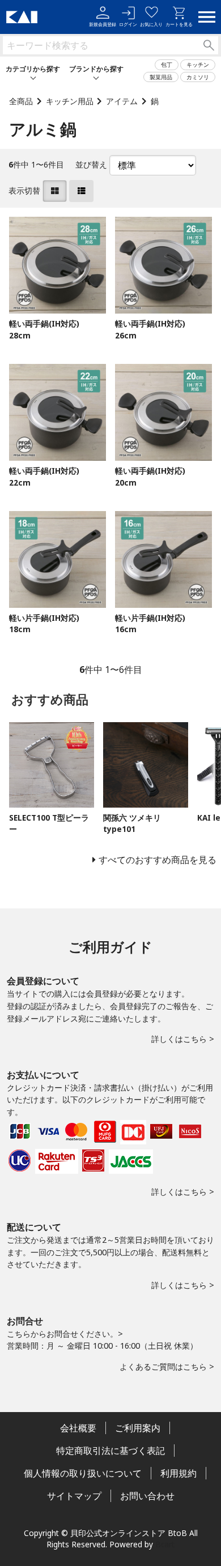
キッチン (197, 64)
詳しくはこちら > (182, 1038)
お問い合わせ (147, 1496)
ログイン (128, 24)
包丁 (166, 64)
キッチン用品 (70, 101)
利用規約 (178, 1473)
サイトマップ (74, 1496)
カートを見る (179, 24)
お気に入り (151, 24)
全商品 (21, 101)
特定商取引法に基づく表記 (110, 1450)
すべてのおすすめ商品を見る (157, 859)
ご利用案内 (137, 1428)
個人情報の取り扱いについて (83, 1473)
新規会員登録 (102, 24)
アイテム (122, 101)
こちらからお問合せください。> (65, 1333)
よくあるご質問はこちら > (167, 1366)
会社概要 (78, 1428)
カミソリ (197, 77)
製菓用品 (161, 77)
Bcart (165, 1544)
